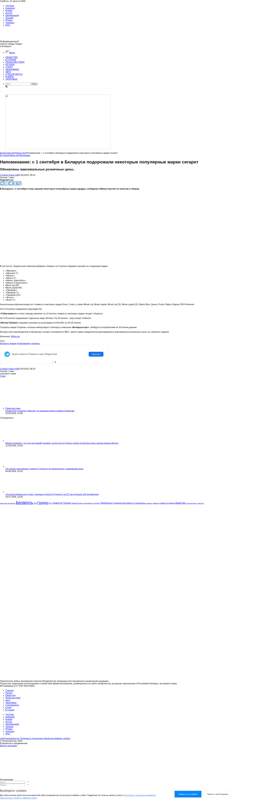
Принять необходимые (217, 794)
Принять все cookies (187, 794)
